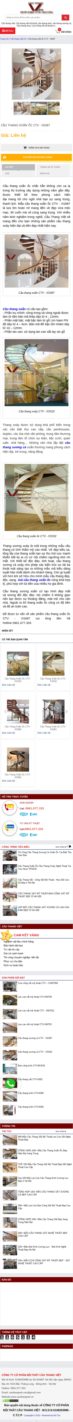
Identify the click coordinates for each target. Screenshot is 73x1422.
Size (7, 173)
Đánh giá (44, 173)
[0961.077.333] (10, 1087)
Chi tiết (9, 167)
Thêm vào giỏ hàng (39, 148)
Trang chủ (4, 39)
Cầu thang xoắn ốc (18, 39)
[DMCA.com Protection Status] (10, 1401)
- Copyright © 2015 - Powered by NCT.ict (41, 1415)
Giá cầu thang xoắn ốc (34, 580)
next (66, 712)
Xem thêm (60, 847)
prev (6, 712)
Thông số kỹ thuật (50, 167)
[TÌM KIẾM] (65, 17)
